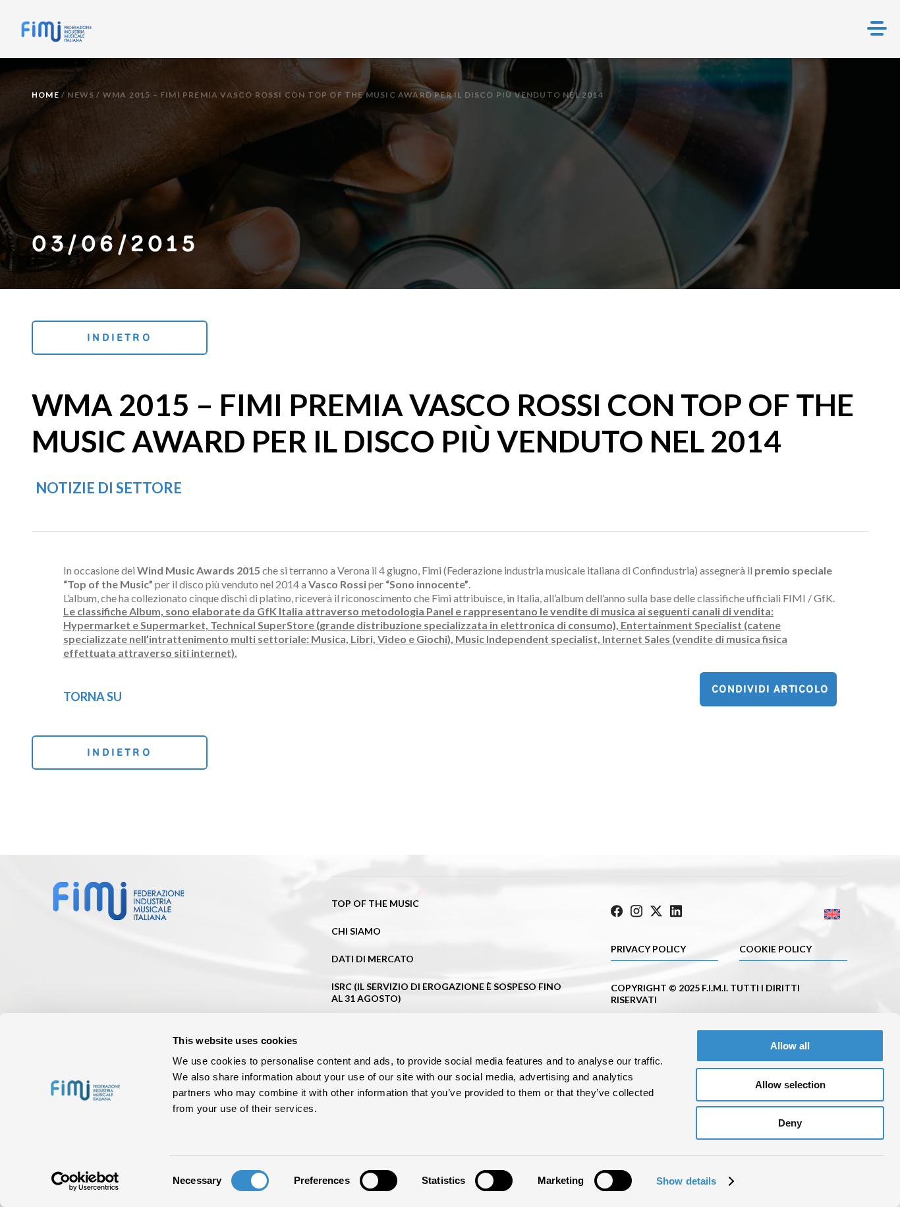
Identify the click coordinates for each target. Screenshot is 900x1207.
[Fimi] (56, 31)
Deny (790, 1123)
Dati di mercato (372, 958)
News (80, 95)
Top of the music (375, 903)
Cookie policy (775, 948)
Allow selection (790, 1084)
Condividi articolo (770, 689)
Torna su (92, 696)
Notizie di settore (109, 488)
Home (45, 95)
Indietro (119, 337)
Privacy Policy (648, 948)
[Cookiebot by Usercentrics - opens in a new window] (85, 1181)
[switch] (378, 1180)
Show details (686, 1181)
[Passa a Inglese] (788, 914)
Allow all (790, 1045)
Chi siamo (356, 931)
